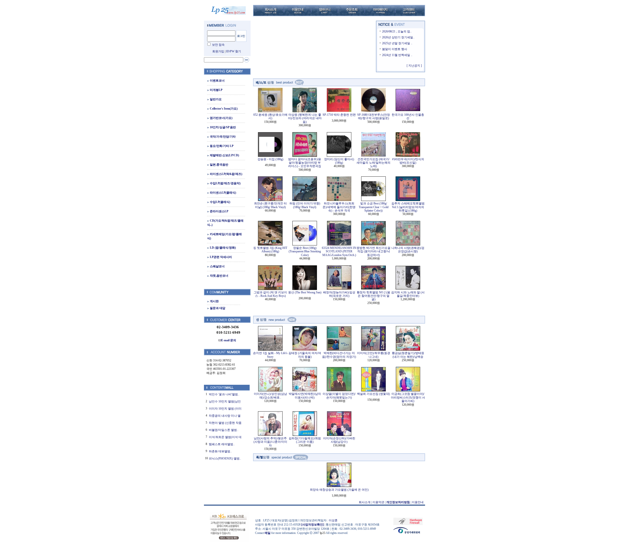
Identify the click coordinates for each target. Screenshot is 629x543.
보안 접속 (218, 44)
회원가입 (218, 51)
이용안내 (418, 502)
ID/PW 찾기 (233, 51)
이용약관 (378, 502)
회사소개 (365, 502)
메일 (268, 533)
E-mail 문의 (228, 340)
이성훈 (333, 520)
